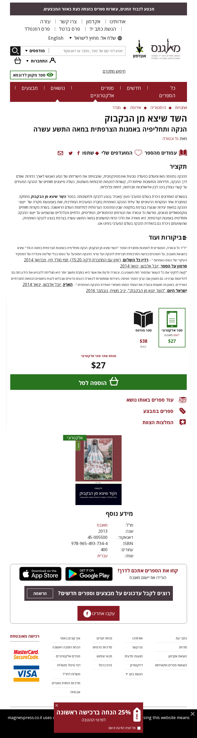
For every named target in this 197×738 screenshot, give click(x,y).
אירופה (135, 107)
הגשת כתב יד (102, 28)
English (56, 38)
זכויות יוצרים (104, 638)
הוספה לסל (93, 383)
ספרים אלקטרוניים (102, 91)
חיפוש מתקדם (114, 71)
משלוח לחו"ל (71, 674)
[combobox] (87, 51)
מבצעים (30, 87)
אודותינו (117, 21)
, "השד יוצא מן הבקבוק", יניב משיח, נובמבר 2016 (136, 290)
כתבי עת (181, 638)
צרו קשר (68, 21)
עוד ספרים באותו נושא (149, 399)
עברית (102, 556)
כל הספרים (167, 91)
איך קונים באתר (70, 638)
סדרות (183, 647)
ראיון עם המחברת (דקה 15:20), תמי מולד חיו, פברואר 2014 (72, 260)
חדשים (134, 87)
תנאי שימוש (104, 656)
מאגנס (102, 525)
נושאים (58, 87)
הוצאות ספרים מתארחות (171, 665)
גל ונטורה (170, 138)
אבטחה (75, 692)
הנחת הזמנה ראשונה (66, 647)
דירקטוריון (136, 665)
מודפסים (36, 51)
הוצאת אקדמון (178, 656)
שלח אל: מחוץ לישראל (95, 38)
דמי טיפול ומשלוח (68, 665)
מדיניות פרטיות (102, 647)
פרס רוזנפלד (37, 28)
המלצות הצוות (157, 422)
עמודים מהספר (161, 152)
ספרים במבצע (158, 411)
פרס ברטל (69, 28)
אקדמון (93, 21)
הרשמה (40, 593)
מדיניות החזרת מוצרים (66, 683)
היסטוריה (158, 107)
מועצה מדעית (134, 656)
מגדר (116, 107)
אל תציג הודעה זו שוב (122, 727)
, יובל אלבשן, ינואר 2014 (153, 266)
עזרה (45, 21)
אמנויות (181, 107)
